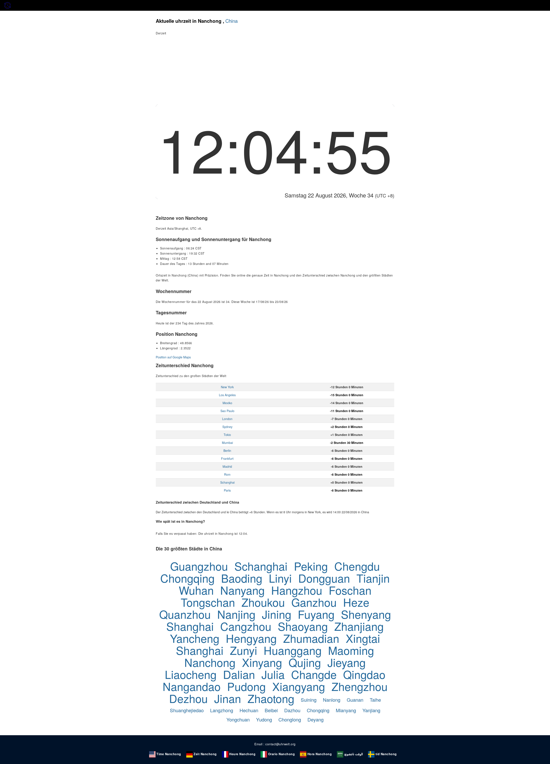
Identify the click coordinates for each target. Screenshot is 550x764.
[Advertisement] (275, 72)
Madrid (227, 466)
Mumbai (227, 442)
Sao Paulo (227, 411)
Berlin (227, 450)
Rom (227, 474)
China (231, 20)
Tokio (227, 434)
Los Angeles (227, 395)
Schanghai (227, 482)
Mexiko (227, 403)
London (227, 419)
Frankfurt (227, 458)
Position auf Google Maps (173, 357)
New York (227, 387)
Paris (227, 490)
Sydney (227, 427)
